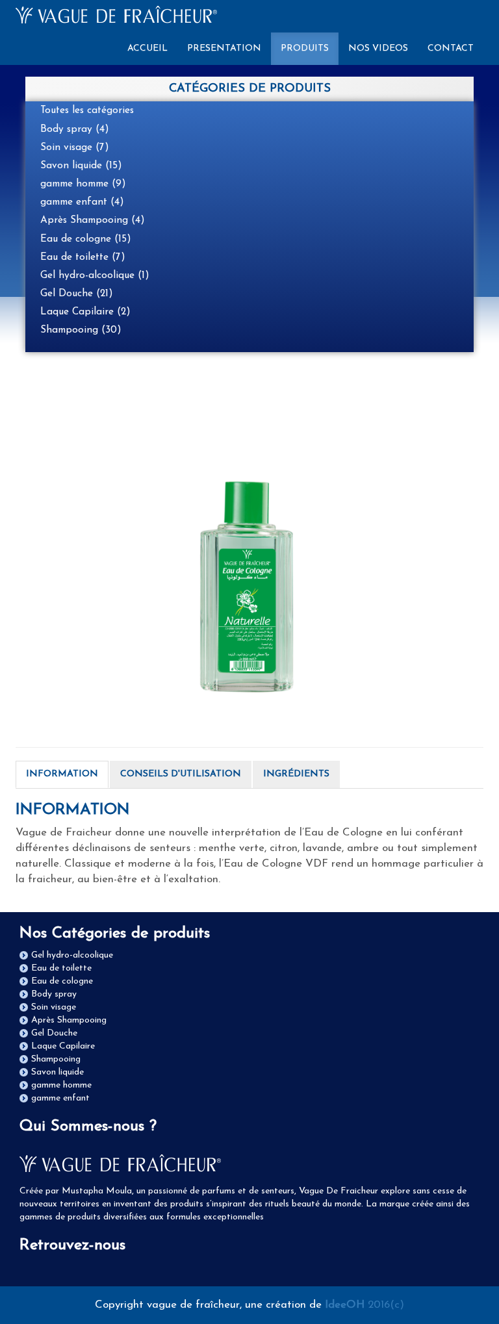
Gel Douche (54, 1033)
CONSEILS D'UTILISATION (180, 774)
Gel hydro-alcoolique (72, 955)
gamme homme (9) (83, 184)
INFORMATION (62, 774)
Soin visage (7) (74, 147)
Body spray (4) (74, 129)
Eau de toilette (61, 968)
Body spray (54, 994)
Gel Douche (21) (76, 293)
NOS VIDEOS (378, 48)
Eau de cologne (62, 981)
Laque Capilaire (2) (85, 312)
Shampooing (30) (81, 330)
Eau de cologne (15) (85, 239)
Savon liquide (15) (81, 165)
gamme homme (61, 1085)
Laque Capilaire (63, 1046)
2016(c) (364, 1304)
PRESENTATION (224, 48)
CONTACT (451, 48)
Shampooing (56, 1059)
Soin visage (53, 1007)
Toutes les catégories (87, 110)
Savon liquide (57, 1072)
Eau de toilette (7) (82, 257)
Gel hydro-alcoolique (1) (94, 275)
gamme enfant (60, 1098)
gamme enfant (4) (82, 202)
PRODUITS (305, 48)
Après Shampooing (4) (92, 220)
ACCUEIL (152, 48)
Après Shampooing (69, 1020)
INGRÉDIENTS (296, 774)
